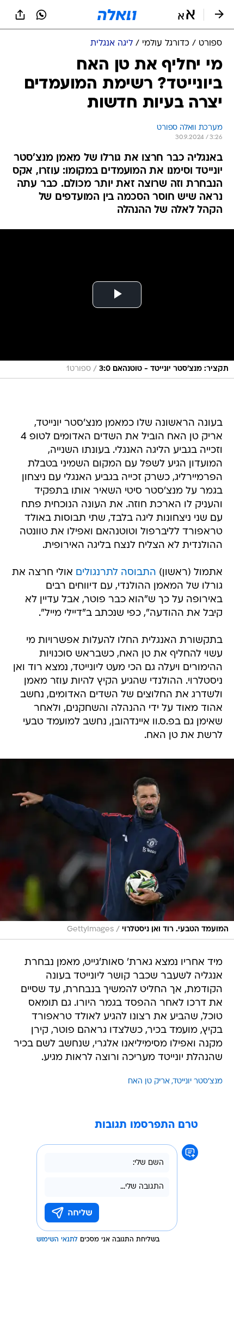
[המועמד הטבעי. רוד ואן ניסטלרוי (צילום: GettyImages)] (117, 849)
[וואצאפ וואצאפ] (41, 14)
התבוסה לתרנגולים (116, 572)
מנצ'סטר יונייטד (198, 1081)
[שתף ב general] (20, 15)
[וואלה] (117, 14)
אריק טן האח (149, 1081)
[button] (186, 15)
